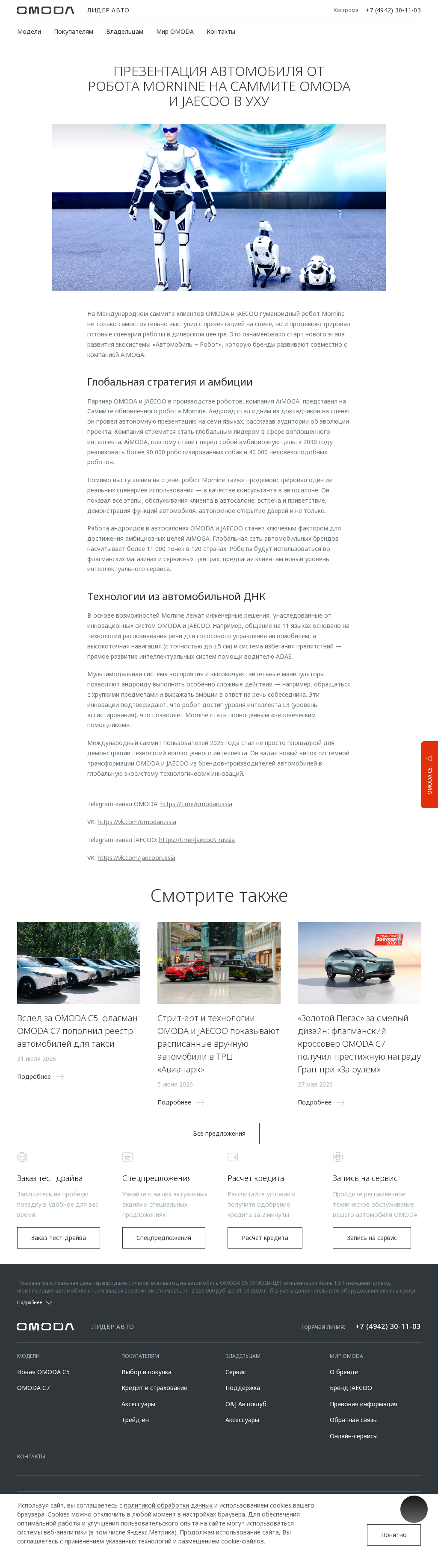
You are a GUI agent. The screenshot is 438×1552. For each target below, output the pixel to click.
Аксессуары (138, 1404)
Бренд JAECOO (351, 1388)
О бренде (344, 1372)
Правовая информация (363, 1404)
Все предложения (219, 1133)
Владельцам (124, 31)
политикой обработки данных (168, 1505)
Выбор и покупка (146, 1372)
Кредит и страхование (154, 1388)
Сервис (235, 1372)
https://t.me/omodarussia (196, 804)
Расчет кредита (265, 1238)
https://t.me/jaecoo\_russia (197, 840)
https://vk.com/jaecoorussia (136, 858)
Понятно (394, 1535)
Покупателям (73, 31)
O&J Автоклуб (245, 1404)
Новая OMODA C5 (43, 1372)
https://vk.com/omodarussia (137, 822)
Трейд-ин (135, 1420)
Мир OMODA (175, 31)
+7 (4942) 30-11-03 (393, 10)
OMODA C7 (33, 1388)
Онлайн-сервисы (354, 1436)
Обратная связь (353, 1420)
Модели (29, 31)
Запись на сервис (372, 1238)
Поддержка (242, 1388)
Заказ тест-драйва (58, 1238)
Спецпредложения (163, 1238)
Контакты (221, 31)
